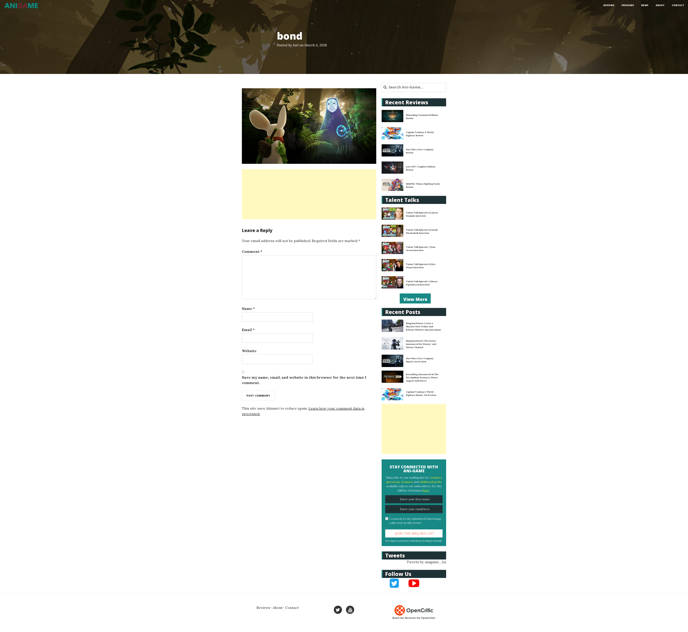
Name (248, 308)
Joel (296, 45)
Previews (628, 5)
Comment (252, 251)
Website (249, 351)
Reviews (608, 5)
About (660, 5)
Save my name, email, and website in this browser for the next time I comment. (304, 380)
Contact (678, 5)
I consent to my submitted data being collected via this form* (415, 521)
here (426, 490)
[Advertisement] (309, 194)
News (645, 5)
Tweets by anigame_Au (426, 562)
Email (248, 329)
